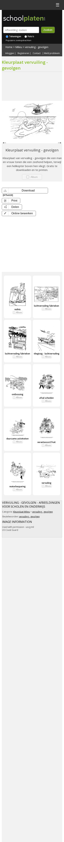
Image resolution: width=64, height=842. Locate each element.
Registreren (23, 53)
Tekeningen (15, 36)
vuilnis (17, 309)
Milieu (18, 47)
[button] (19, 213)
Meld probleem (52, 53)
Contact (37, 53)
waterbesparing (17, 486)
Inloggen (9, 53)
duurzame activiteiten (17, 438)
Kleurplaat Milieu (21, 511)
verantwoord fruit (46, 442)
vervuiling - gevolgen (36, 47)
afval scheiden (46, 397)
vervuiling (46, 482)
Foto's (30, 36)
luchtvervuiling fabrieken (46, 305)
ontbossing (17, 394)
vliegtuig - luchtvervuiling (46, 353)
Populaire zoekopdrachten (18, 40)
